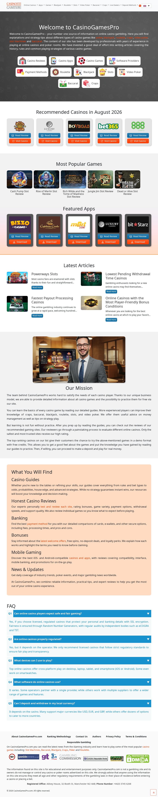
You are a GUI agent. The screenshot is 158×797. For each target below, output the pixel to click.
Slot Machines (32, 749)
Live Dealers (115, 5)
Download (21, 241)
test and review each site (56, 506)
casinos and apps (79, 558)
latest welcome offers (53, 541)
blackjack (109, 37)
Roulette (67, 5)
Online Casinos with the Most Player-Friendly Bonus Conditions (127, 302)
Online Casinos (30, 5)
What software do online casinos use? (37, 682)
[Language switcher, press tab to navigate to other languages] (146, 6)
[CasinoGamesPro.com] (14, 5)
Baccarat (96, 5)
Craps (105, 5)
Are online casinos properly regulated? (38, 639)
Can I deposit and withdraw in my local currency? (44, 703)
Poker (72, 749)
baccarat (37, 41)
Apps (41, 5)
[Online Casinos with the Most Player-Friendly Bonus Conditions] (91, 309)
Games (49, 5)
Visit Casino (21, 140)
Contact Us (81, 736)
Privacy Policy (113, 736)
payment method (37, 524)
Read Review (21, 135)
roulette (120, 37)
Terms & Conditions (136, 736)
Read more (37, 287)
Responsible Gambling (79, 742)
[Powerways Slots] (17, 280)
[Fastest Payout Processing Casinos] (17, 307)
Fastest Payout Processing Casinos (52, 300)
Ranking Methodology (59, 736)
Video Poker (85, 5)
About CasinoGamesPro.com (27, 736)
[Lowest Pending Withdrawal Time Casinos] (91, 283)
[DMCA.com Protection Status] (137, 758)
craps (130, 37)
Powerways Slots (44, 274)
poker (99, 37)
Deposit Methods (129, 5)
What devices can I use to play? (33, 660)
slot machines (18, 41)
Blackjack (58, 5)
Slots (75, 5)
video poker (141, 37)
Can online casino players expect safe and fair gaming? (48, 613)
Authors (96, 736)
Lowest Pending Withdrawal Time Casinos (128, 276)
